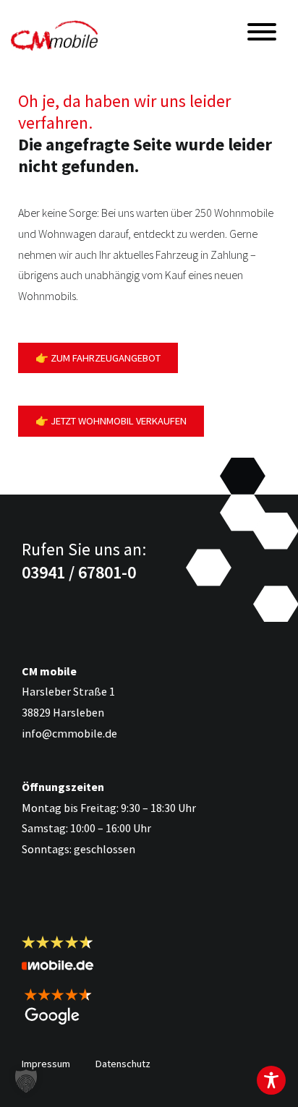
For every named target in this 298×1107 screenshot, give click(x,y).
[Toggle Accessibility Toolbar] (271, 1080)
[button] (26, 1081)
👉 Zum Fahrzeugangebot (98, 357)
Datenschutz (122, 1063)
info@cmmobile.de (69, 733)
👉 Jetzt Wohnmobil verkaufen (111, 420)
